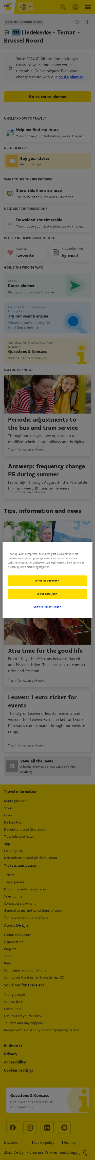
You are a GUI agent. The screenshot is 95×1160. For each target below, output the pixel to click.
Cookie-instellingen (47, 606)
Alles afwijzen (47, 593)
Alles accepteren (47, 580)
